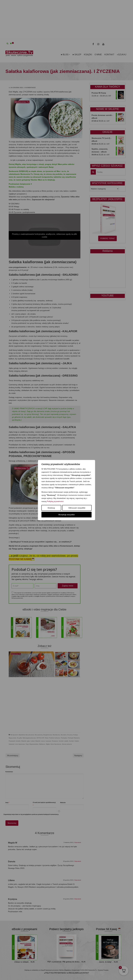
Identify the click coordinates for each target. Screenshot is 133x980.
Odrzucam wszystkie (76, 508)
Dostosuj (51, 508)
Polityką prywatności (55, 501)
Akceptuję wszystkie (66, 515)
